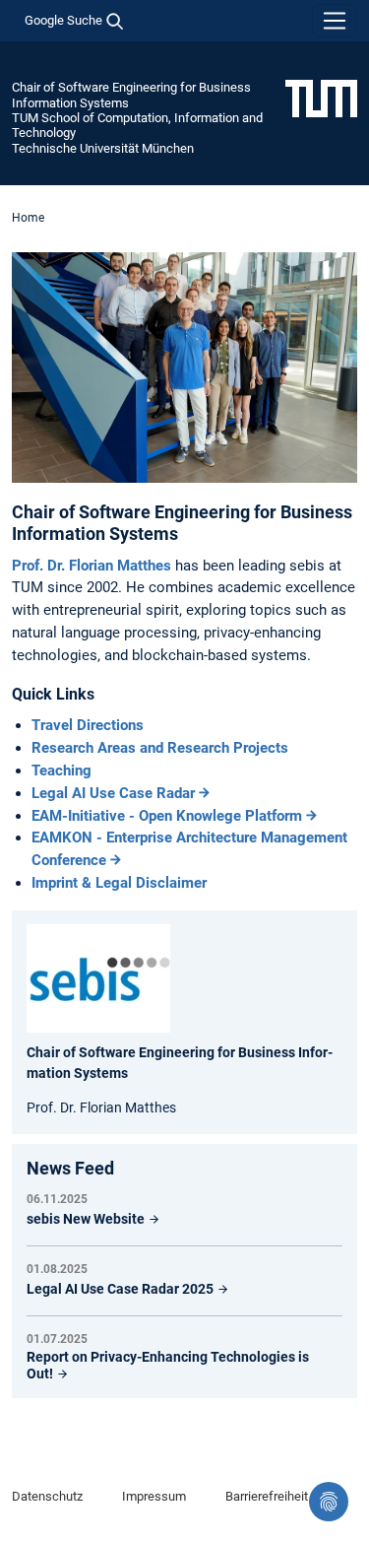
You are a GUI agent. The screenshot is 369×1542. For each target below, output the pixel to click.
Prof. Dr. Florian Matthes (93, 565)
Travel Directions (87, 725)
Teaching (61, 770)
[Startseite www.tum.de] (321, 97)
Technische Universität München (103, 148)
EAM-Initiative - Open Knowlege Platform (166, 816)
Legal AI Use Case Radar (113, 793)
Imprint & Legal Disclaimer (119, 883)
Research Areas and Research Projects (159, 748)
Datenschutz (47, 1496)
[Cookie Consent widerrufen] (328, 1501)
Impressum (154, 1496)
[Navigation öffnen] (334, 20)
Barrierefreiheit (266, 1496)
